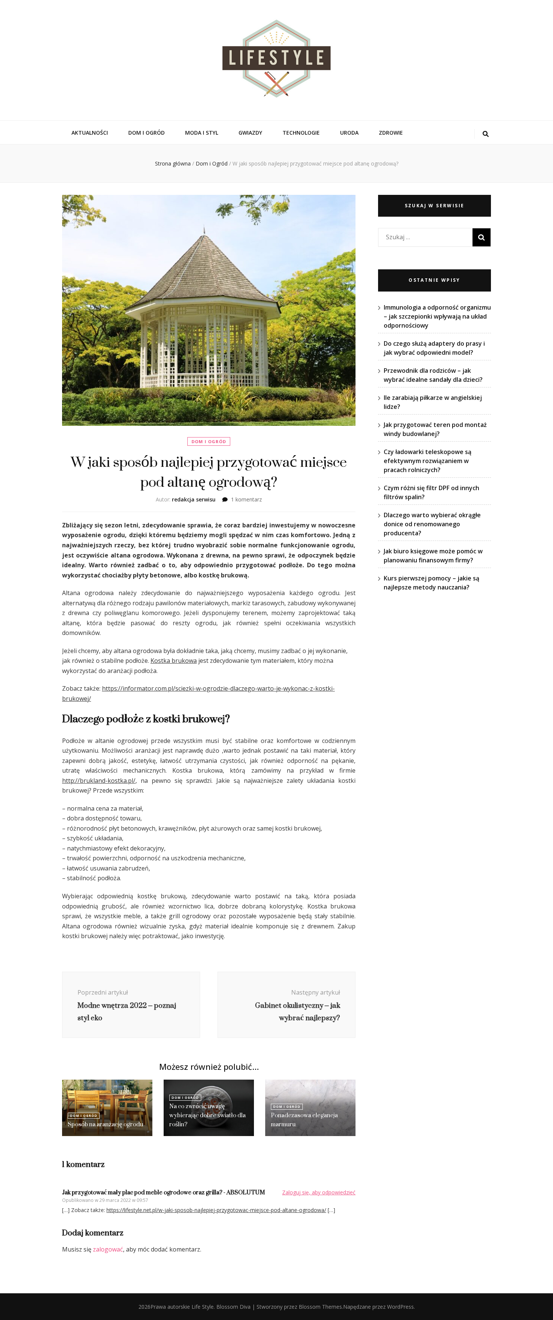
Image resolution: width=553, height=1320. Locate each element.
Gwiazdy (250, 132)
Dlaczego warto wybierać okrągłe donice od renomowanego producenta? (432, 524)
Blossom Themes (320, 1306)
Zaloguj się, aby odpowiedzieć (319, 1192)
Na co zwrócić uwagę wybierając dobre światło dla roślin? (207, 1115)
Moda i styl (201, 132)
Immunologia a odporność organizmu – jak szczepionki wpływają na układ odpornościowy (437, 316)
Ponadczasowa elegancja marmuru (304, 1120)
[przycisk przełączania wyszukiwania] (486, 134)
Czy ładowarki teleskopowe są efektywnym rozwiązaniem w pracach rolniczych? (427, 461)
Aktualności (89, 132)
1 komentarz (246, 499)
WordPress (400, 1306)
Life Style (202, 1306)
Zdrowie (391, 132)
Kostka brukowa (173, 660)
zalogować (108, 1249)
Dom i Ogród (146, 132)
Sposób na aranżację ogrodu (105, 1124)
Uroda (349, 132)
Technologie (301, 132)
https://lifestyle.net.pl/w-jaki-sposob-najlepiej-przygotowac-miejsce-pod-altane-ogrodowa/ (216, 1210)
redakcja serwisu (194, 499)
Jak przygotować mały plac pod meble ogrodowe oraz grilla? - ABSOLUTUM (163, 1192)
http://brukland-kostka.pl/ (98, 780)
